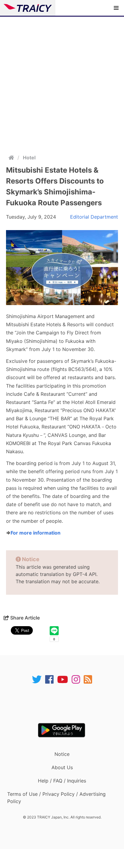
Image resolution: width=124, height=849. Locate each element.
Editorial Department (94, 217)
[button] (116, 8)
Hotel (29, 158)
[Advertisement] (62, 82)
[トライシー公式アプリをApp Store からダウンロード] (65, 704)
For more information (35, 533)
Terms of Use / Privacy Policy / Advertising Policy (56, 797)
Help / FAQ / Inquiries (62, 781)
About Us (62, 767)
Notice (62, 754)
